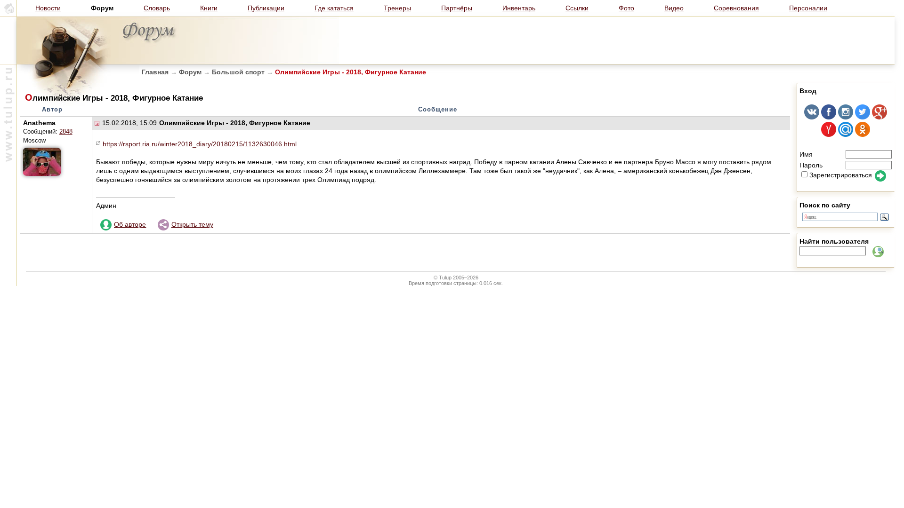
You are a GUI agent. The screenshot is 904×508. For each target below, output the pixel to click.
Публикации (266, 8)
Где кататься (334, 8)
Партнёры (456, 8)
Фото (626, 8)
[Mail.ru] (845, 134)
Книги (209, 8)
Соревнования (736, 8)
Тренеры (397, 8)
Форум (190, 72)
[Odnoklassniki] (862, 134)
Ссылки (577, 8)
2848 (66, 131)
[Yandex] (828, 134)
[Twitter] (862, 117)
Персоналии (808, 8)
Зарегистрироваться (840, 175)
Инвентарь (518, 8)
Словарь (157, 8)
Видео (674, 8)
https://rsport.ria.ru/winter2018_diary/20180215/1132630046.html (200, 144)
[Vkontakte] (811, 117)
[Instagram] (845, 117)
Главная (155, 72)
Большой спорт (238, 72)
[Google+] (879, 117)
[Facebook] (828, 117)
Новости (48, 8)
